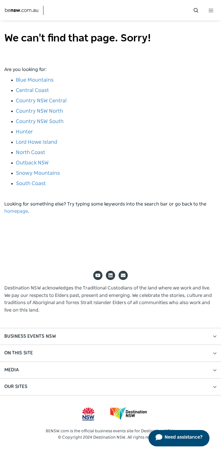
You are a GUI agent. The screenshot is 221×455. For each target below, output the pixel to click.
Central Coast (32, 90)
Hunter (24, 132)
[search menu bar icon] (196, 10)
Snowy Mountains (38, 173)
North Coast (30, 152)
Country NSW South (40, 121)
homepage (16, 211)
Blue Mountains (35, 80)
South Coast (31, 183)
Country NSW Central (41, 100)
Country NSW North (39, 111)
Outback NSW (32, 163)
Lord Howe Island (36, 142)
